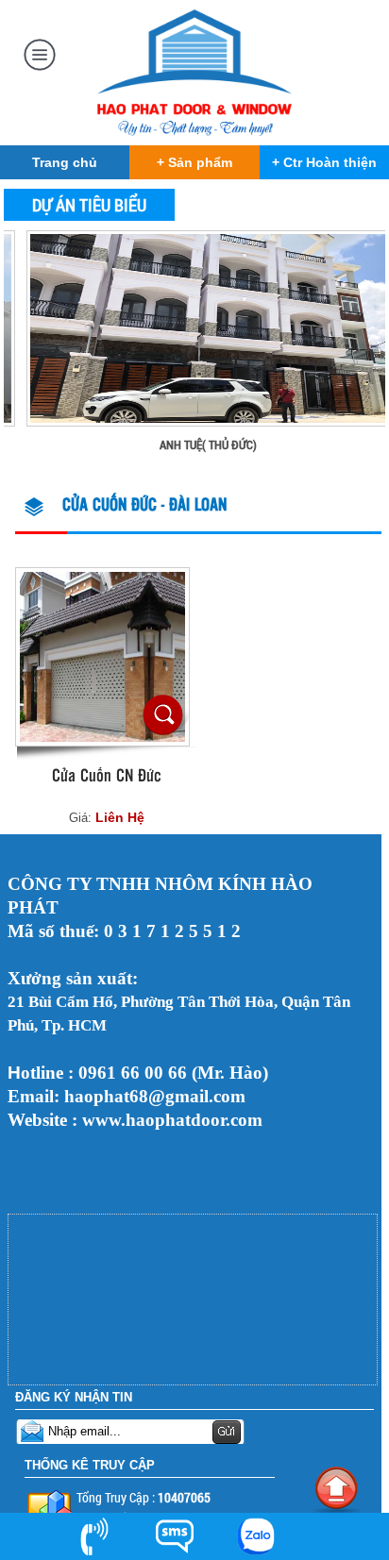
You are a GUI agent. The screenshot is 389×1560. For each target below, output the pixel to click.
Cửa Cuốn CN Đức (106, 776)
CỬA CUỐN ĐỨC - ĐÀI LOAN (144, 505)
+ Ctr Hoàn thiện (324, 162)
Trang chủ (64, 162)
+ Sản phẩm (194, 162)
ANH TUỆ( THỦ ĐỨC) (190, 444)
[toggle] (39, 51)
